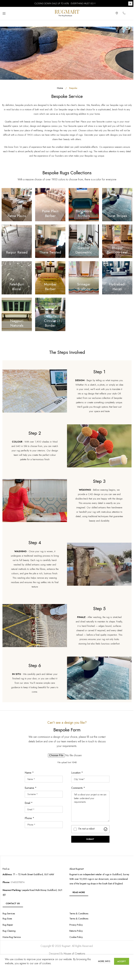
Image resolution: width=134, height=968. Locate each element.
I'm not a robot (86, 828)
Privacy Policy (76, 924)
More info (104, 961)
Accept (121, 961)
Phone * (29, 818)
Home (60, 88)
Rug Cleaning (9, 930)
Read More (79, 892)
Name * (29, 773)
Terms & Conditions (78, 918)
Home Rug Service (12, 937)
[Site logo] (67, 13)
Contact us (13, 903)
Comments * (78, 788)
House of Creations (74, 953)
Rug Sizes (7, 918)
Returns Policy (76, 930)
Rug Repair (8, 924)
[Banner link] (17, 204)
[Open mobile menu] (4, 13)
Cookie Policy (76, 937)
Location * (77, 773)
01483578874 (17, 882)
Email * (29, 803)
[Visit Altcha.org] (105, 829)
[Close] (130, 3)
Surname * (30, 788)
